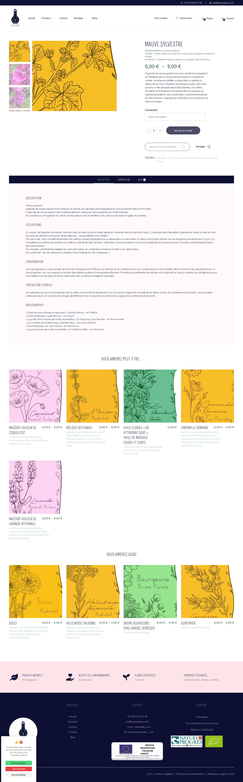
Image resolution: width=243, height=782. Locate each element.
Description (103, 179)
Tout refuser (18, 769)
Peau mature (95, 634)
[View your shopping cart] (201, 18)
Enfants (24, 437)
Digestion (76, 435)
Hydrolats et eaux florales (200, 439)
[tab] (103, 180)
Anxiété (93, 432)
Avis (141, 179)
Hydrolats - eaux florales (169, 158)
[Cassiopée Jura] (15, 17)
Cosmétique (14, 437)
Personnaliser (18, 774)
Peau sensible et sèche (196, 158)
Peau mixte (71, 442)
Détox (206, 627)
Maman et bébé (131, 450)
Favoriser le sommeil (190, 435)
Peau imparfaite (94, 439)
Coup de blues (80, 631)
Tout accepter (18, 763)
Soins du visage (24, 444)
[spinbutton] (154, 130)
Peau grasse (80, 439)
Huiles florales (35, 437)
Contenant (151, 110)
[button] (159, 130)
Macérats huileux (16, 440)
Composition (124, 179)
